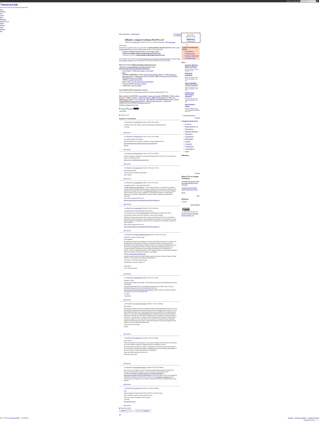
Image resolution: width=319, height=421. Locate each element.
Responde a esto (124, 115)
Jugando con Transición (154, 96)
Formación (188, 144)
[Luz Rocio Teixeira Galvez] (196, 164)
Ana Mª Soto (137, 388)
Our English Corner (161, 97)
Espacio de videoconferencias (137, 101)
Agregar (178, 34)
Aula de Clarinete (128, 99)
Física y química (174, 99)
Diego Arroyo (138, 153)
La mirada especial (133, 79)
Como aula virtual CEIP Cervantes (140, 81)
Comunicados (189, 146)
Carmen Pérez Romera (140, 303)
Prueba (183, 192)
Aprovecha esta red (190, 58)
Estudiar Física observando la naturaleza (189, 94)
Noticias (187, 141)
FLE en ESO (134, 78)
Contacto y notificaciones (192, 56)
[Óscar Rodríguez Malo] (192, 160)
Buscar (317, 1)
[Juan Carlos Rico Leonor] (188, 164)
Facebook (130, 109)
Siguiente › (147, 410)
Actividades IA (189, 149)
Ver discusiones (171, 42)
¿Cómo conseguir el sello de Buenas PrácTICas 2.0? (150, 55)
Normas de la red (189, 53)
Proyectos (161, 42)
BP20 (151, 71)
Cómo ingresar (189, 51)
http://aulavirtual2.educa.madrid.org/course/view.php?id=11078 (140, 143)
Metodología (189, 139)
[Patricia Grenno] (192, 169)
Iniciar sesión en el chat (309, 420)
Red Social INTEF (15, 418)
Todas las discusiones (124, 34)
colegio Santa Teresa (151, 191)
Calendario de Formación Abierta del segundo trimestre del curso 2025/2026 (190, 183)
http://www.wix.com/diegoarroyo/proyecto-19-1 (136, 160)
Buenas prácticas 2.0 (191, 126)
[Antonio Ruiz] (121, 43)
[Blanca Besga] (192, 164)
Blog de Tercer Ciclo (144, 76)
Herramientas (189, 129)
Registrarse (289, 1)
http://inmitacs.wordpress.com (163, 377)
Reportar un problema (300, 418)
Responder (127, 132)
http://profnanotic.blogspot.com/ (137, 254)
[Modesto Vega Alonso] (196, 160)
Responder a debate (125, 408)
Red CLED (135, 105)
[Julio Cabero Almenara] (188, 169)
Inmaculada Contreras (140, 367)
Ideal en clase (142, 99)
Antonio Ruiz (136, 42)
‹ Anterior (123, 410)
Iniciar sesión (296, 1)
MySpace (123, 109)
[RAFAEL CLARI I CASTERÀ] (188, 160)
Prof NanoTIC (167, 101)
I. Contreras (134, 97)
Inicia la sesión (191, 41)
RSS (120, 415)
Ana (174, 97)
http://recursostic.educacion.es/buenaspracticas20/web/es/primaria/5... (142, 200)
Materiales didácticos (195, 110)
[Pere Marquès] (184, 169)
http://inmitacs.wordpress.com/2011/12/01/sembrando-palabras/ (146, 373)
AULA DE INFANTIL (144, 313)
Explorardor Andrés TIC (144, 103)
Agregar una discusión (189, 115)
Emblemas (290, 418)
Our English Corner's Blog (166, 76)
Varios (187, 151)
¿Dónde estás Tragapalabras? (151, 74)
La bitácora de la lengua (144, 97)
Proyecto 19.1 (138, 83)
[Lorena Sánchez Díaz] (184, 164)
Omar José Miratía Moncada (142, 234)
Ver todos (197, 118)
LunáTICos (134, 85)
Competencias (189, 136)
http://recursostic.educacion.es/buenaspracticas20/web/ (134, 68)
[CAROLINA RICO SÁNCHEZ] (196, 169)
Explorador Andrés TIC (156, 101)
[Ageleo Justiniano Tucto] (184, 160)
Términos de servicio (313, 418)
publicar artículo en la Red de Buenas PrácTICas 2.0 (145, 53)
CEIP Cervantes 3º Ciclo (142, 71)
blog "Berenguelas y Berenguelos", (135, 187)
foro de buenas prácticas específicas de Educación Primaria (154, 59)
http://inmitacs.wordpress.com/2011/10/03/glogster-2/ (138, 375)
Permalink (125, 122)
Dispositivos (189, 134)
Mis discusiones (135, 34)
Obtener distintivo (195, 205)
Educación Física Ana (129, 401)
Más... (198, 196)
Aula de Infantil (143, 96)
